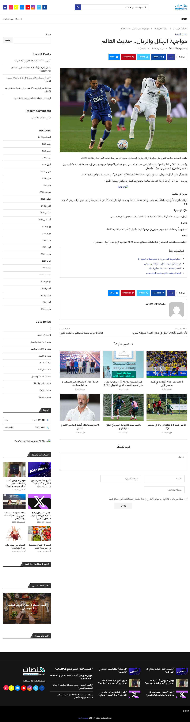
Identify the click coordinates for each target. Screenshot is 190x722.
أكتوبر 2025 (46, 205)
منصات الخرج (45, 362)
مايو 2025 (46, 240)
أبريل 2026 (46, 164)
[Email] (22, 7)
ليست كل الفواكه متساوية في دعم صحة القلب (32, 98)
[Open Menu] (5, 7)
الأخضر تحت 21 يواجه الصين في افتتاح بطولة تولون (123, 426)
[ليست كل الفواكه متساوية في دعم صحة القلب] (39, 533)
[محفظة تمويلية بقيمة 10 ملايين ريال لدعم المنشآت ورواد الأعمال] (14, 501)
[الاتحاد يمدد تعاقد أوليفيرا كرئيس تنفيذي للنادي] (80, 407)
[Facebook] (44, 7)
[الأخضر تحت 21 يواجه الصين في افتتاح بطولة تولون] (123, 407)
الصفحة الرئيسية (180, 28)
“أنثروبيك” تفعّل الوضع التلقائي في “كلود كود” (33, 60)
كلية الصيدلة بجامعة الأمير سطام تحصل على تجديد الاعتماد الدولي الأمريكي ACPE (123, 383)
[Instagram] (33, 7)
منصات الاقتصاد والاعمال (40, 342)
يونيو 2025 (46, 233)
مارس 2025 (46, 254)
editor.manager (176, 48)
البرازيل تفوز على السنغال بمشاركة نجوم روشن (162, 263)
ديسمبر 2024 (45, 274)
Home (184, 19)
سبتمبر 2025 (45, 212)
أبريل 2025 (46, 247)
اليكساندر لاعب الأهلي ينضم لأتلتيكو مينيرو (163, 273)
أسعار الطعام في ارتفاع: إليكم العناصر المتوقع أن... (27, 606)
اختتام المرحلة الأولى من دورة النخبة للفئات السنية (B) (159, 259)
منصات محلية (45, 397)
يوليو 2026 (46, 143)
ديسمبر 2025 (45, 192)
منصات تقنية (45, 390)
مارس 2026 (46, 171)
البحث (48, 34)
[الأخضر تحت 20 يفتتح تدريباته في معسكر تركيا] (167, 407)
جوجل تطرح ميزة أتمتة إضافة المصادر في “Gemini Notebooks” (15, 483)
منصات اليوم (83, 718)
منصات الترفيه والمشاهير (40, 348)
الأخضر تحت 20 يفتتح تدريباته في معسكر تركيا (167, 426)
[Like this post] (170, 57)
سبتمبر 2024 (45, 295)
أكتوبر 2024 (46, 288)
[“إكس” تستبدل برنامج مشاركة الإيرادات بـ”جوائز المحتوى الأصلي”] (39, 501)
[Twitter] (39, 7)
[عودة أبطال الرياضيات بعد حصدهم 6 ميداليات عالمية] (80, 364)
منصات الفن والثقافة (42, 383)
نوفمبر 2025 (46, 198)
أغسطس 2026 (44, 137)
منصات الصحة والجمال (41, 376)
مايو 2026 (46, 157)
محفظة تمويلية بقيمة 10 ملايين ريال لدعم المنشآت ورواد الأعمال (15, 515)
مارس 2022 (46, 309)
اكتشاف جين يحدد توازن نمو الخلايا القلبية (15, 546)
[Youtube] (28, 7)
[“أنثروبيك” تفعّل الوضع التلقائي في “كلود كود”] (39, 469)
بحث (78, 7)
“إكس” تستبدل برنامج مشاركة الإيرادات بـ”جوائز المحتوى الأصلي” (41, 515)
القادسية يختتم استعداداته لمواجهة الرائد (165, 268)
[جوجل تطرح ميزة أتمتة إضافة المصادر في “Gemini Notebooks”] (14, 469)
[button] (5, 608)
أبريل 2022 (46, 302)
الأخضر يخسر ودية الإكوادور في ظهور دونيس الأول (166, 383)
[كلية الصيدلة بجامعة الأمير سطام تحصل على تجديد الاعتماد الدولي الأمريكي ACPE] (123, 364)
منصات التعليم (44, 355)
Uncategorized (44, 335)
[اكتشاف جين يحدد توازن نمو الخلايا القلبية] (14, 533)
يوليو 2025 (46, 226)
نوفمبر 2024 (46, 281)
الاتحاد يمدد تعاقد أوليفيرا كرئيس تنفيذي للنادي (80, 426)
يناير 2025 (46, 267)
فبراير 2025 (46, 260)
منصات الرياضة (161, 28)
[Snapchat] (16, 7)
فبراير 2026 (46, 178)
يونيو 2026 (46, 150)
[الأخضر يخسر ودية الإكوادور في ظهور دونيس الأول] (167, 364)
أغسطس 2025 (44, 219)
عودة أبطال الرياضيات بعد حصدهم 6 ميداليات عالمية (80, 383)
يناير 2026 (46, 185)
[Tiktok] (11, 7)
